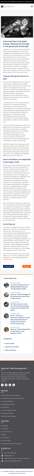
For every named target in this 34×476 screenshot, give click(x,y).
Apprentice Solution (9, 404)
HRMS (4, 434)
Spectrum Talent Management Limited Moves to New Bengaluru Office (20, 331)
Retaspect (6, 407)
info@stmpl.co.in (9, 455)
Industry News (9, 343)
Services (5, 426)
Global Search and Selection (11, 395)
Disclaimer (6, 437)
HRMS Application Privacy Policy (12, 443)
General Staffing (8, 401)
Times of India (7, 259)
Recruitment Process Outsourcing (13, 398)
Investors (5, 429)
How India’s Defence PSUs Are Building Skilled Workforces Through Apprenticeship (19, 287)
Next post (26, 266)
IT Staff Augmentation (9, 410)
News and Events (10, 350)
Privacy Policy (7, 440)
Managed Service (8, 413)
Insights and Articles (11, 347)
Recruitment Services (9, 416)
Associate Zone (7, 432)
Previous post (9, 266)
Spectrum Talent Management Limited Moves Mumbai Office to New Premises (20, 296)
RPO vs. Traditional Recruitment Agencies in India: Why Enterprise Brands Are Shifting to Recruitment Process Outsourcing (20, 319)
